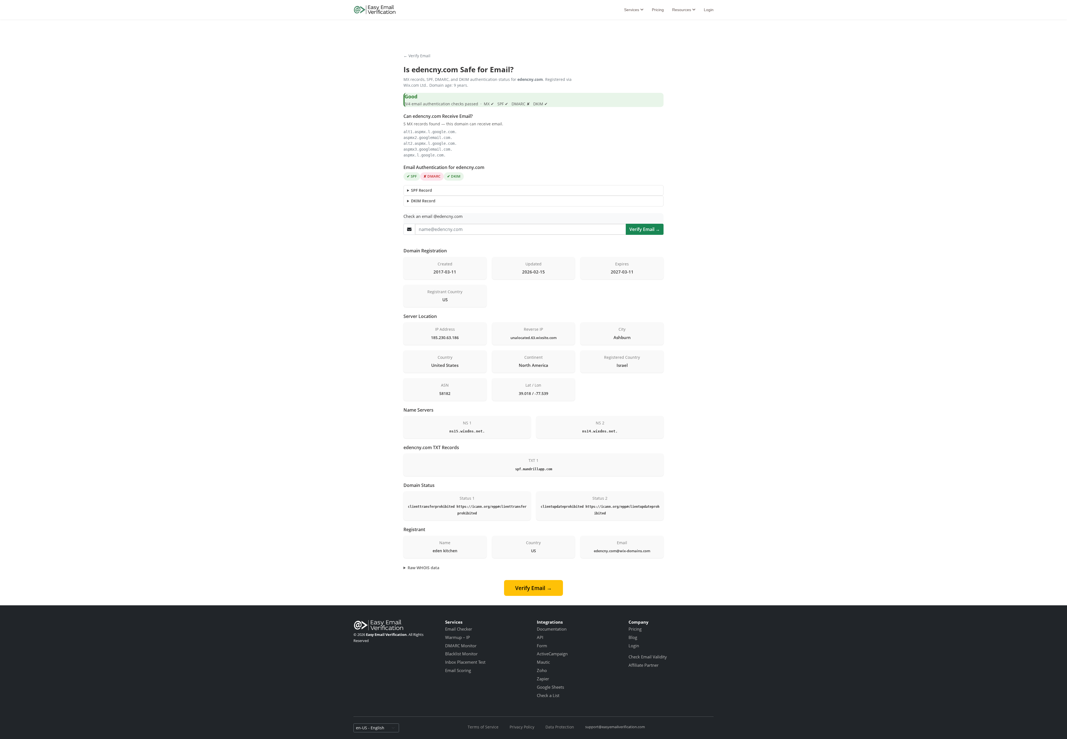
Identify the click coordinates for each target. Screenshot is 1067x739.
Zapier (543, 678)
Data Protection (559, 727)
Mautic (543, 662)
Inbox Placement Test (465, 662)
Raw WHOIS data (423, 567)
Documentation (552, 629)
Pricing (658, 10)
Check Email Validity (648, 657)
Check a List (548, 695)
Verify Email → (644, 229)
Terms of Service (483, 727)
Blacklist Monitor (461, 653)
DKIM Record (423, 200)
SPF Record (421, 190)
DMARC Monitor (461, 645)
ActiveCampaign (552, 653)
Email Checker (458, 629)
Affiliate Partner (644, 665)
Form (542, 645)
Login (709, 10)
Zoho (542, 670)
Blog (633, 637)
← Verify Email (416, 55)
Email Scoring (458, 670)
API (540, 637)
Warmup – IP (457, 637)
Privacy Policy (522, 727)
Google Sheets (550, 687)
